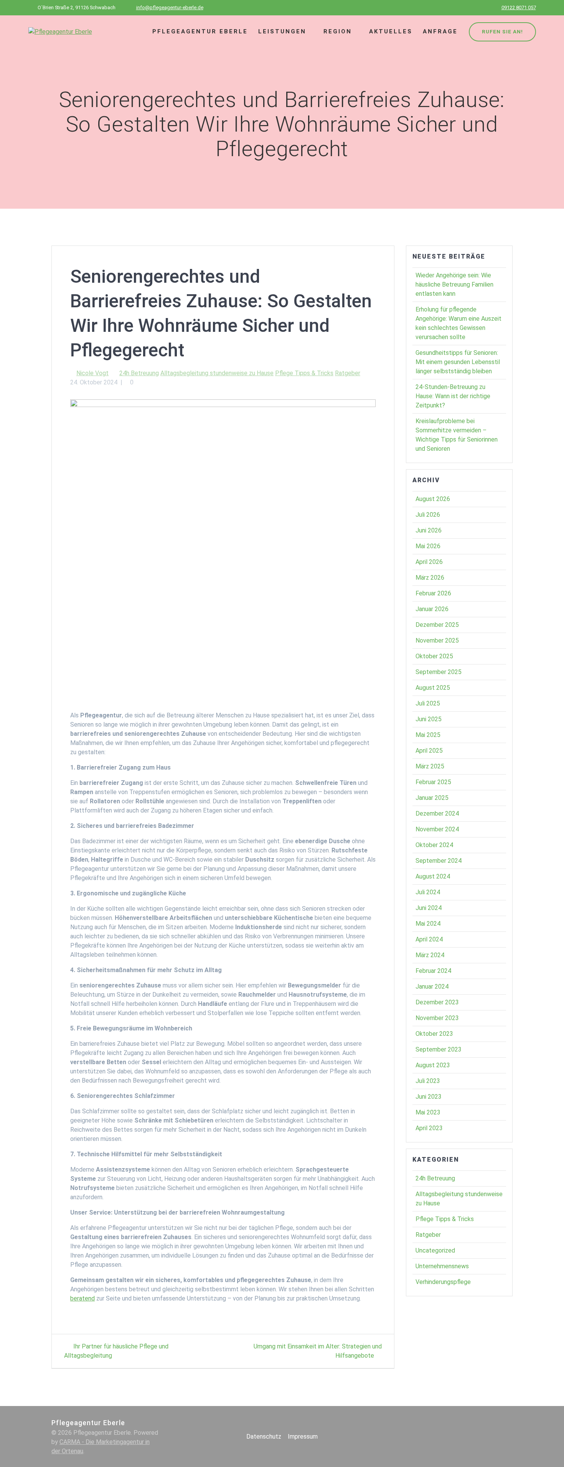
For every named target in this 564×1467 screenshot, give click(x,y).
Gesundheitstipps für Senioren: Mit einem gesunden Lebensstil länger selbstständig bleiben (458, 362)
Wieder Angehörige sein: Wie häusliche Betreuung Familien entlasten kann (454, 284)
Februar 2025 (433, 782)
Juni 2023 (429, 1096)
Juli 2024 (428, 892)
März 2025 (430, 766)
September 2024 (439, 860)
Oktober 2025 (434, 656)
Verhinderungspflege (443, 1282)
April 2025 (429, 750)
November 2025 (437, 640)
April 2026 (429, 561)
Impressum (303, 1436)
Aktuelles (390, 31)
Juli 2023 (428, 1081)
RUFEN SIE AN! (502, 31)
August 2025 (433, 687)
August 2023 (433, 1065)
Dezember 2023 (437, 1002)
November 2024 (437, 829)
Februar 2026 (433, 593)
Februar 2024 (433, 970)
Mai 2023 (428, 1112)
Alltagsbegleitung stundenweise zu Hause (217, 373)
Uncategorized (435, 1250)
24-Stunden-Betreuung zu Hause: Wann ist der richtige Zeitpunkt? (453, 396)
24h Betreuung (139, 373)
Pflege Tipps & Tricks (304, 373)
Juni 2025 (429, 719)
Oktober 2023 (434, 1033)
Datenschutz (263, 1436)
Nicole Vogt (92, 373)
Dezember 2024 (437, 813)
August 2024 (433, 876)
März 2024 (430, 955)
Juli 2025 (428, 703)
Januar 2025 (432, 797)
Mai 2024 (428, 923)
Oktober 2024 (434, 845)
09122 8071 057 (518, 7)
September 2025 (439, 672)
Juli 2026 (428, 514)
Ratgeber (347, 373)
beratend (82, 1298)
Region (337, 31)
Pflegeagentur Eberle (200, 31)
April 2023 (429, 1128)
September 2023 (439, 1049)
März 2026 (430, 577)
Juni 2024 (429, 908)
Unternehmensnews (442, 1266)
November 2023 (437, 1018)
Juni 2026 (429, 530)
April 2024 (429, 939)
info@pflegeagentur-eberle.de (169, 7)
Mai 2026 (428, 546)
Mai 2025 (428, 734)
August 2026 (433, 499)
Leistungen (282, 31)
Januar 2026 (432, 609)
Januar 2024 (432, 986)
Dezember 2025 (437, 624)
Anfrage (440, 31)
